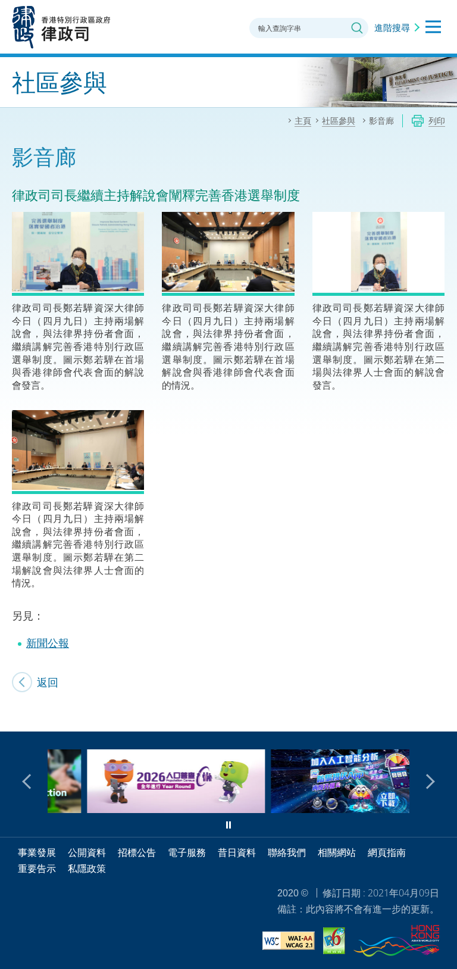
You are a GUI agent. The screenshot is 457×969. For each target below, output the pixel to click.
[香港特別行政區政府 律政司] (61, 27)
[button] (30, 781)
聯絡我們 (287, 852)
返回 (47, 682)
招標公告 (137, 852)
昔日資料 (237, 852)
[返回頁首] (441, 715)
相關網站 (337, 852)
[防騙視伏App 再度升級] (323, 809)
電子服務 (187, 852)
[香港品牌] (396, 943)
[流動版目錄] (433, 27)
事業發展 (37, 852)
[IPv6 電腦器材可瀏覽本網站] (334, 942)
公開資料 (87, 852)
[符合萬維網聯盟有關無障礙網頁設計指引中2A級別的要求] (288, 943)
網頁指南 (387, 852)
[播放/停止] (228, 825)
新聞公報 (47, 643)
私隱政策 (87, 868)
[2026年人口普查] (139, 809)
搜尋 (357, 28)
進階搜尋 (392, 27)
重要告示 (37, 868)
